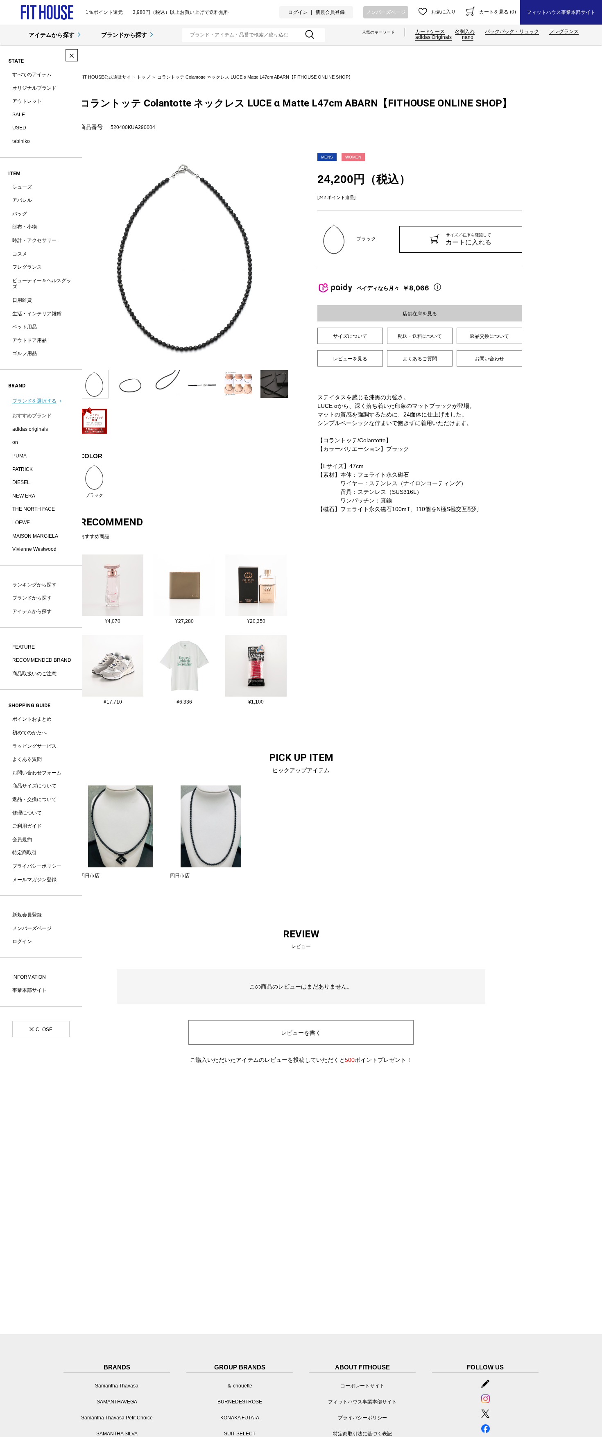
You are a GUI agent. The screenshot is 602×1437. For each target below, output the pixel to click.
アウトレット (27, 101)
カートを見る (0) (497, 12)
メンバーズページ (385, 12)
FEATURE (23, 647)
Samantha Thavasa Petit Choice (117, 1418)
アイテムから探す (52, 35)
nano (467, 37)
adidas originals (30, 429)
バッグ (19, 214)
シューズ (22, 187)
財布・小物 (24, 227)
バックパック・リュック (512, 31)
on (15, 442)
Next (295, 257)
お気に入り (443, 12)
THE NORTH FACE (33, 509)
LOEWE (21, 522)
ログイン (298, 12)
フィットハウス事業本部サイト (561, 12)
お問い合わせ (489, 359)
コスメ (19, 254)
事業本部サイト (29, 990)
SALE (18, 115)
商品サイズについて (34, 786)
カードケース (430, 31)
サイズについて (350, 336)
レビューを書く (301, 1033)
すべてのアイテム (32, 74)
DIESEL (21, 482)
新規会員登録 (330, 12)
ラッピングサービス (34, 746)
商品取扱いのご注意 (34, 674)
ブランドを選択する (34, 401)
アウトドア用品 (29, 340)
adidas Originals (433, 37)
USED (19, 128)
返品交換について (489, 336)
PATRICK (22, 469)
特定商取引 (24, 852)
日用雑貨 (22, 300)
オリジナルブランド (34, 88)
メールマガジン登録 (34, 880)
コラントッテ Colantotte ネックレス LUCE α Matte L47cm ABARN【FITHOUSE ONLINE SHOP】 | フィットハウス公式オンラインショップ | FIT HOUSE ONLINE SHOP (46, 12)
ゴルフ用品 (24, 353)
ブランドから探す (124, 35)
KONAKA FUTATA (239, 1418)
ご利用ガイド (27, 826)
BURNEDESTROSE (239, 1402)
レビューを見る (350, 359)
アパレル (22, 200)
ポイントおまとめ (32, 719)
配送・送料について (420, 336)
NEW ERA (23, 496)
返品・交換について (34, 799)
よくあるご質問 (420, 359)
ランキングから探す (34, 585)
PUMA (19, 456)
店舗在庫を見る (420, 314)
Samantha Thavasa (116, 1386)
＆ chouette (239, 1386)
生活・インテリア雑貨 (36, 314)
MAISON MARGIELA (35, 536)
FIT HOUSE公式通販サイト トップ (115, 77)
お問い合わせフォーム (36, 773)
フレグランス (564, 31)
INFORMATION (29, 977)
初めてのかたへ (29, 732)
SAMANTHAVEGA (117, 1402)
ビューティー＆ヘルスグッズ (41, 284)
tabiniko (21, 141)
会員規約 (22, 839)
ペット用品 (24, 327)
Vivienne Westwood (34, 549)
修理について (27, 813)
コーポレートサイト (362, 1386)
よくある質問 (27, 759)
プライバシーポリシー (36, 866)
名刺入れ (465, 31)
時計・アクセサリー (34, 240)
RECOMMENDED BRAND (41, 660)
